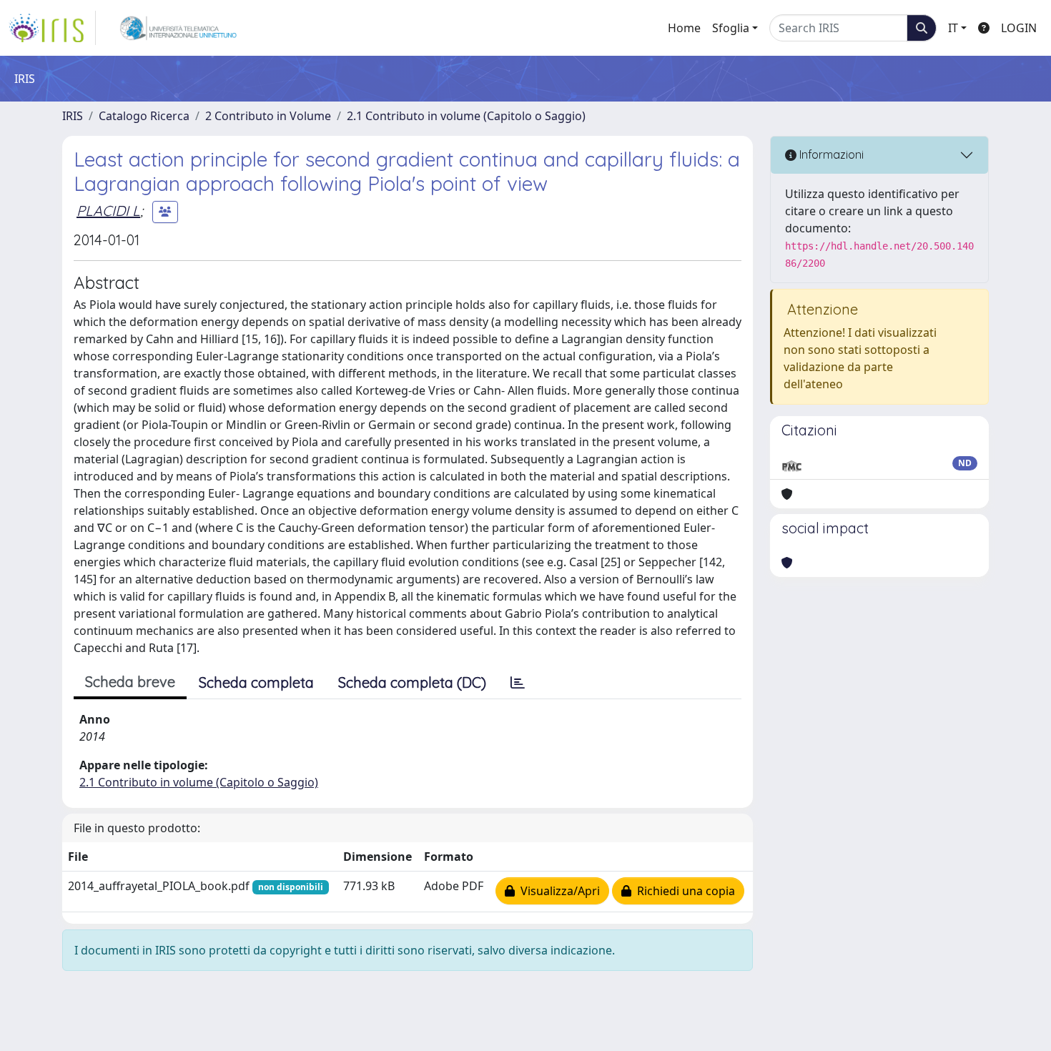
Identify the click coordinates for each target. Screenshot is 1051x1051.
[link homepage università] (178, 28)
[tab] (517, 683)
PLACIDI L (108, 210)
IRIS (72, 116)
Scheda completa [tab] (256, 682)
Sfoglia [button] (730, 28)
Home (684, 28)
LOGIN (1019, 28)
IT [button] (953, 28)
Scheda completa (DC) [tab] (412, 682)
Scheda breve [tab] (130, 682)
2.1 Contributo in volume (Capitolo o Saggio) (466, 116)
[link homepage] (52, 28)
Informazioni (830, 154)
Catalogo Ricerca (144, 116)
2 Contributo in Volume (268, 116)
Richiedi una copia (683, 891)
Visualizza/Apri (557, 891)
